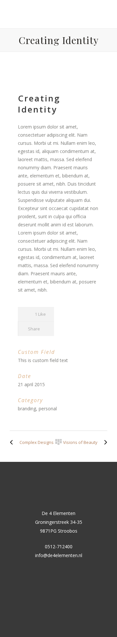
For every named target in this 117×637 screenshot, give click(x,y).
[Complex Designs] (13, 442)
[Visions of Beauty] (104, 442)
